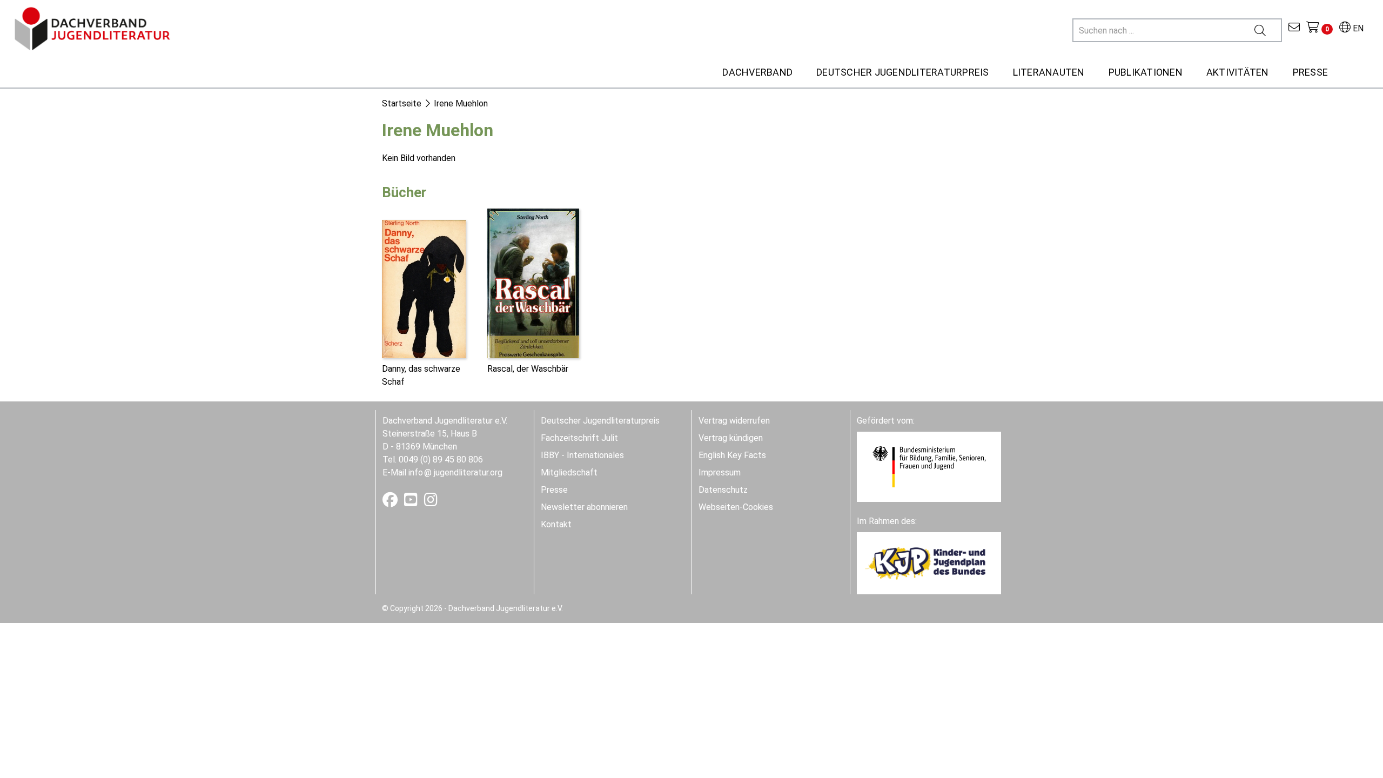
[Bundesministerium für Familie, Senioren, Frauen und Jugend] (929, 466)
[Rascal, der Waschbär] (533, 282)
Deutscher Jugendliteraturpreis (600, 420)
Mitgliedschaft (569, 472)
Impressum (720, 472)
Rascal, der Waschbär (527, 369)
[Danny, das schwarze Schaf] (424, 288)
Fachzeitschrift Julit (579, 438)
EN (1357, 28)
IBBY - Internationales (582, 455)
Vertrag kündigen (731, 438)
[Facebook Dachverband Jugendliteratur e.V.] (391, 502)
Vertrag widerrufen (734, 420)
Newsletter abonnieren (584, 507)
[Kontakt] (1294, 28)
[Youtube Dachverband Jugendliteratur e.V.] (412, 502)
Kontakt (556, 524)
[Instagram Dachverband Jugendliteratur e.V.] (431, 502)
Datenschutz (723, 490)
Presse (554, 490)
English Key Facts (732, 455)
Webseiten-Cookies (736, 507)
